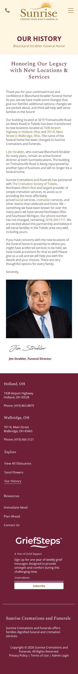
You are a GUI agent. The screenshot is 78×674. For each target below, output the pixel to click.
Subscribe (39, 586)
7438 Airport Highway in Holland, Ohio (33, 130)
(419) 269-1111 (55, 220)
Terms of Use (40, 655)
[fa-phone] (7, 12)
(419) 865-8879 (24, 406)
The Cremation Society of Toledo (35, 184)
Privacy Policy (18, 655)
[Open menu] (70, 10)
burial (19, 200)
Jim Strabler (16, 152)
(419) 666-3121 (24, 439)
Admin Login (60, 655)
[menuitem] (39, 463)
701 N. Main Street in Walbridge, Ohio (34, 134)
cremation (44, 200)
